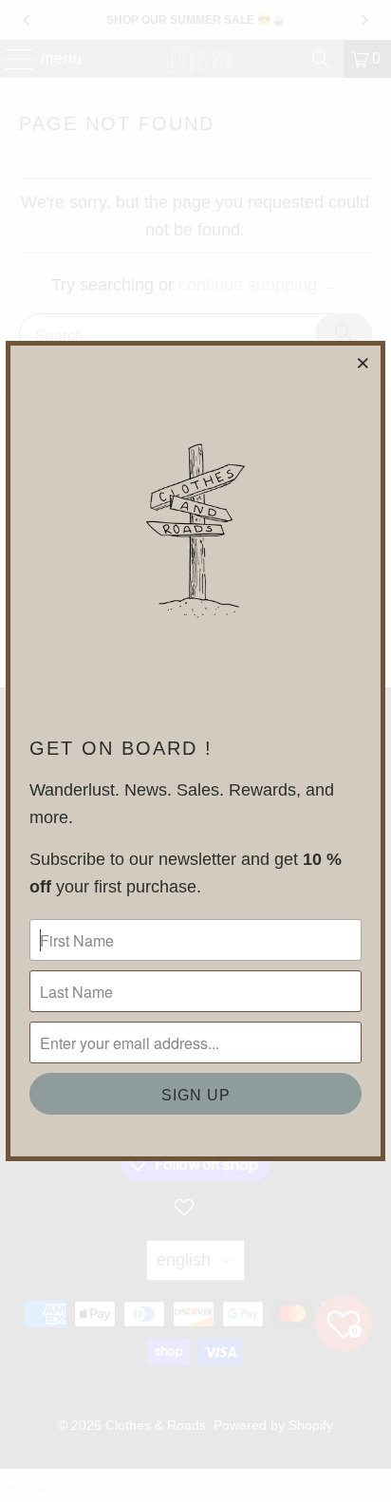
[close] (363, 363)
